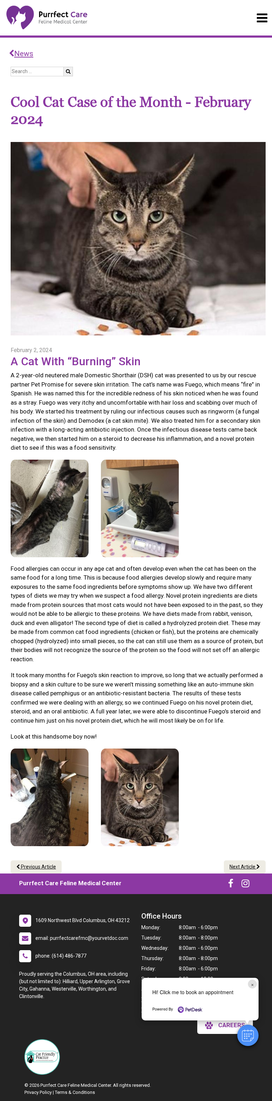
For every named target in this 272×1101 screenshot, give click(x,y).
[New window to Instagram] (245, 885)
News (23, 53)
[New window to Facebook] (231, 885)
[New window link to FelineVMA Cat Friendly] (43, 1057)
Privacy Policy (38, 1092)
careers (231, 1025)
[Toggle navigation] (262, 18)
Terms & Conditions (75, 1092)
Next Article (243, 867)
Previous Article (38, 867)
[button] (248, 1035)
